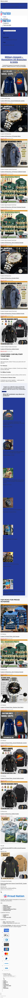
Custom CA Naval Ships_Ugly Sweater (10, 636)
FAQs (4, 21)
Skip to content (4, 1)
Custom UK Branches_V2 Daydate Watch (11, 136)
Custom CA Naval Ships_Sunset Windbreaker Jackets (14, 742)
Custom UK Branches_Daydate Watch (10, 278)
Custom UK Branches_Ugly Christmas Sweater (12, 242)
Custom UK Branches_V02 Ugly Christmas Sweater (13, 207)
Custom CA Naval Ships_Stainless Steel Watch (12, 707)
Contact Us (6, 23)
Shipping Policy (7, 910)
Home (4, 16)
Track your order (7, 25)
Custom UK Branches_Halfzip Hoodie (10, 349)
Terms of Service (7, 906)
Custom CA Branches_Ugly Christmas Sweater (12, 672)
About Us (5, 18)
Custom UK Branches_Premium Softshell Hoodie (12, 313)
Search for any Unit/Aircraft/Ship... (7, 29)
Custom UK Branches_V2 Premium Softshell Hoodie (13, 171)
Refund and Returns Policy (9, 909)
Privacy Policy (6, 907)
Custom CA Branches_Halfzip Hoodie (10, 813)
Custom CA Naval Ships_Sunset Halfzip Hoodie (12, 778)
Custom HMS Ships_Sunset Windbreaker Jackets (12, 100)
